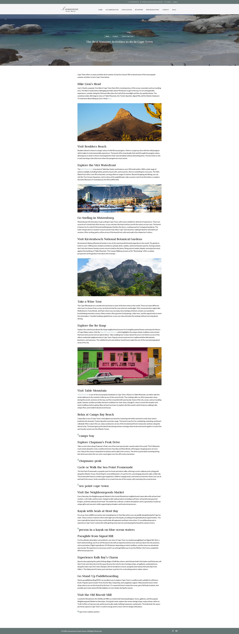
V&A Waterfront (87, 169)
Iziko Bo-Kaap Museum (108, 332)
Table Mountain (83, 395)
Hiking (107, 36)
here (109, 98)
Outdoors (115, 36)
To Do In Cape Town (127, 36)
